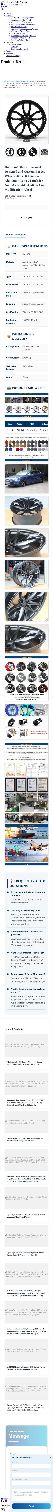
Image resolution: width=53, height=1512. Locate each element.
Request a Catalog (13, 56)
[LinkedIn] (3, 6)
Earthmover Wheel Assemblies (23, 24)
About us (9, 53)
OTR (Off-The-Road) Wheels (22, 18)
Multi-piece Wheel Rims (20, 31)
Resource (9, 42)
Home (8, 13)
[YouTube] (6, 6)
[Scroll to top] (3, 1509)
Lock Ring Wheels (18, 33)
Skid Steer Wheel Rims (20, 40)
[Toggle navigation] (2, 9)
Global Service (16, 44)
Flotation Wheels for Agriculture (23, 36)
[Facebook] (1, 6)
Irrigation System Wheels (20, 38)
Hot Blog (14, 47)
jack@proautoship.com (12, 4)
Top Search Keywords (19, 49)
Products (9, 15)
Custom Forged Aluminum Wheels (24, 29)
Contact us (10, 51)
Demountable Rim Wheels (21, 20)
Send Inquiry (26, 217)
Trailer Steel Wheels (18, 27)
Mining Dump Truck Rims (21, 22)
